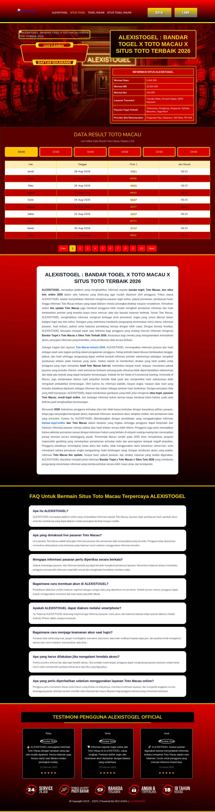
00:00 (21, 152)
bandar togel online (53, 423)
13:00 (55, 152)
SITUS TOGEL (77, 12)
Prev (63, 248)
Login (185, 12)
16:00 (90, 152)
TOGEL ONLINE (96, 12)
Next (151, 248)
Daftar (160, 12)
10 (141, 248)
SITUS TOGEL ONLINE (119, 12)
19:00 (124, 152)
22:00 (159, 152)
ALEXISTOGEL (60, 12)
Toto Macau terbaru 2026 (90, 347)
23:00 (193, 152)
